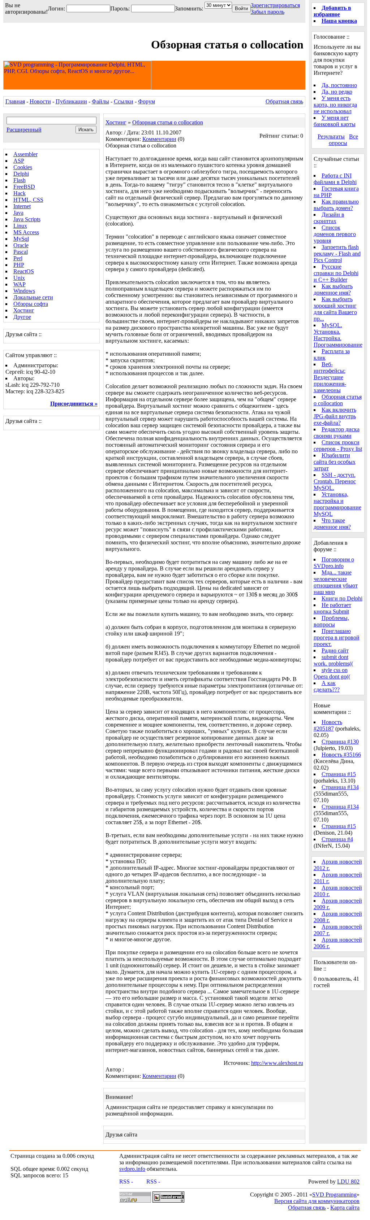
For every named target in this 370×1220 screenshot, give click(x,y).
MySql (21, 239)
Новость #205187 (328, 725)
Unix (19, 278)
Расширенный (24, 130)
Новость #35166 (341, 755)
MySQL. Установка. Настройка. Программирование (338, 335)
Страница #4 (337, 839)
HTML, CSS (28, 200)
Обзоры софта (30, 304)
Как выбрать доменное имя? (333, 289)
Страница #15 (339, 774)
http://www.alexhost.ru (277, 1063)
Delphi (21, 174)
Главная (15, 101)
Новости (40, 101)
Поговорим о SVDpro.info (334, 562)
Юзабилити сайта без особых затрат (335, 461)
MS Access (26, 232)
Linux (20, 226)
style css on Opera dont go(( (332, 673)
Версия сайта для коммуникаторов (317, 1201)
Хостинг (23, 310)
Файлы (100, 101)
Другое (22, 317)
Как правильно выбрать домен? (336, 204)
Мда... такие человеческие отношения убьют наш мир (336, 582)
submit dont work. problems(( (333, 660)
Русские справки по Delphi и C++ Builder (336, 273)
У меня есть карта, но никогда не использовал (335, 104)
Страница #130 (340, 742)
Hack (19, 193)
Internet (22, 206)
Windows (24, 291)
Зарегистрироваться (275, 5)
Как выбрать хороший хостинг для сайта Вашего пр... (335, 309)
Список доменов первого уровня (335, 234)
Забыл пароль (267, 12)
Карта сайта (345, 1207)
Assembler (25, 154)
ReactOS (23, 271)
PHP (18, 265)
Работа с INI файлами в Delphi (335, 178)
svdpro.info (132, 1169)
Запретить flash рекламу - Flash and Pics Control (337, 253)
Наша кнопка (339, 21)
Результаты (331, 136)
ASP (18, 161)
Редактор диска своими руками (337, 432)
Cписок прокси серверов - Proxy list (338, 445)
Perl (17, 258)
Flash (19, 180)
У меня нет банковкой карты (335, 121)
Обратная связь (284, 101)
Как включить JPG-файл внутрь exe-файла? (335, 416)
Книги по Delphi (342, 598)
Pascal (20, 252)
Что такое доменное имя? (332, 523)
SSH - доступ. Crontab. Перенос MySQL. (335, 481)
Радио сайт (335, 650)
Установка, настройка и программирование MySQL (337, 504)
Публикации (71, 101)
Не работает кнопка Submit (332, 608)
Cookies (22, 167)
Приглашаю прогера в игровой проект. (337, 637)
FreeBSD (24, 187)
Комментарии (159, 139)
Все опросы (343, 139)
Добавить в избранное (332, 11)
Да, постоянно (339, 85)
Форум (146, 101)
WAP (19, 284)
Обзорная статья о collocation (167, 122)
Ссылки (123, 101)
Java (18, 213)
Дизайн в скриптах (329, 217)
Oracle (21, 245)
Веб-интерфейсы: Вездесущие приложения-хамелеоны (330, 377)
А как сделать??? (327, 686)
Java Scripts (26, 219)
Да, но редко (337, 92)
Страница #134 (340, 787)
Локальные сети (33, 297)
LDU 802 (348, 1181)
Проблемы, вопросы (331, 621)
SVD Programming (334, 1194)
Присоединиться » (74, 404)
